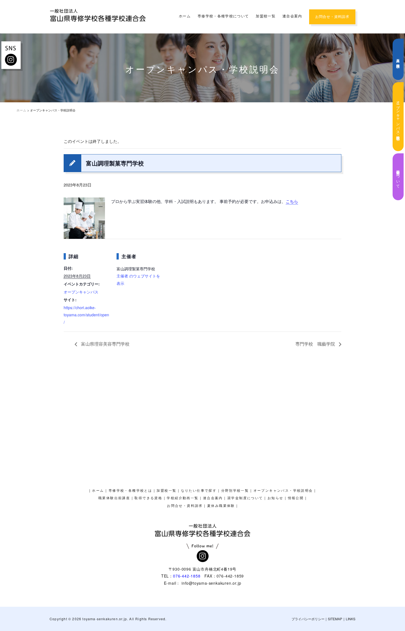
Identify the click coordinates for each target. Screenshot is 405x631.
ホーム (185, 16)
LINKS (350, 618)
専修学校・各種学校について (223, 16)
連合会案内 (292, 16)
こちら (292, 201)
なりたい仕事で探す (199, 491)
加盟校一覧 (266, 16)
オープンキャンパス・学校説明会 (398, 116)
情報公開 (296, 498)
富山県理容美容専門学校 (104, 344)
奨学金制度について (398, 176)
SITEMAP (335, 618)
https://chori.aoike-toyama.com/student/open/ (86, 315)
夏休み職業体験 (398, 59)
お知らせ (276, 498)
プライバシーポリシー (308, 618)
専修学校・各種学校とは (130, 491)
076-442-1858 (187, 576)
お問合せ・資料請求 (332, 17)
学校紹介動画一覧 (182, 498)
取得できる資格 (148, 498)
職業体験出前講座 (114, 498)
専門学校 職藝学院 (315, 344)
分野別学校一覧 (235, 491)
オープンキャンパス (81, 292)
